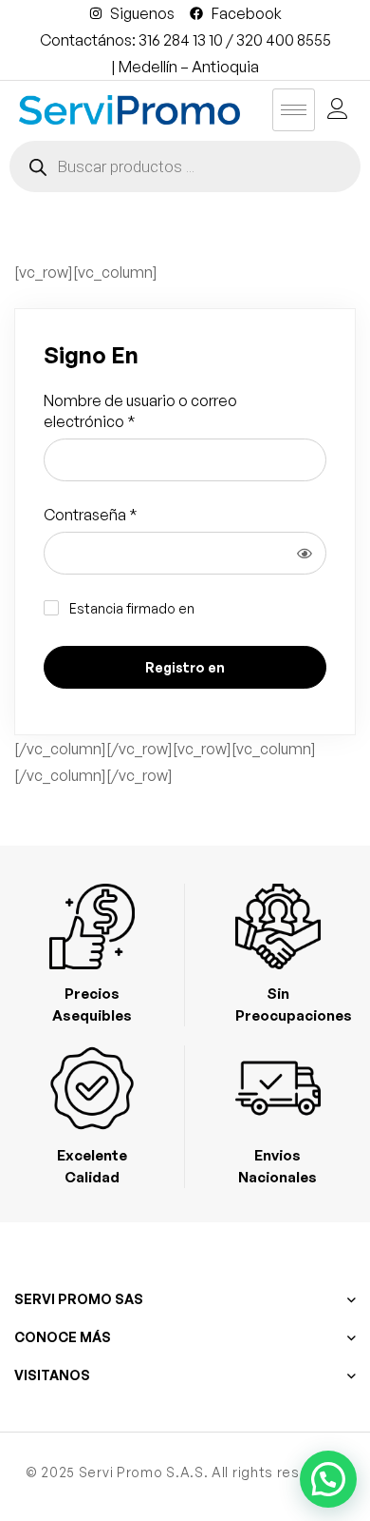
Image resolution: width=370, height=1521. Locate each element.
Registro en (185, 667)
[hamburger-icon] (293, 109)
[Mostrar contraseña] (304, 553)
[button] (328, 1479)
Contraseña (91, 514)
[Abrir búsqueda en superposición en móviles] (185, 166)
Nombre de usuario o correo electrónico (140, 410)
